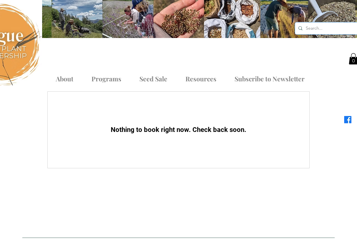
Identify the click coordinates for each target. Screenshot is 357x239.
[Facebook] (347, 119)
